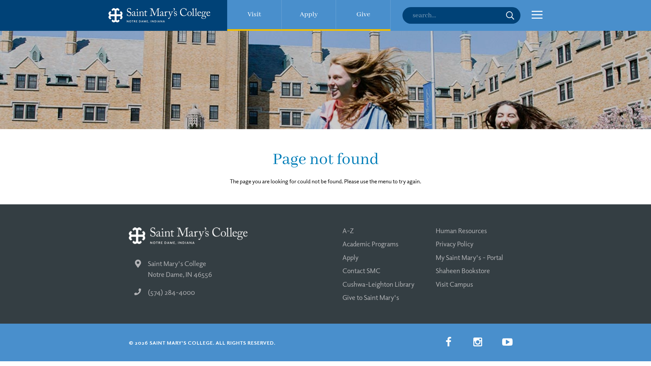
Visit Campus (454, 284)
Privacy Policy (454, 243)
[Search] (461, 15)
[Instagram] (477, 342)
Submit (510, 15)
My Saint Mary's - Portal (469, 257)
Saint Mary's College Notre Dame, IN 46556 (180, 269)
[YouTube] (507, 342)
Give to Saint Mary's (370, 297)
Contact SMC (361, 270)
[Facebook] (448, 342)
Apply (350, 257)
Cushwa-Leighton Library (378, 284)
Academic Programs (370, 243)
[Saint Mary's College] (159, 15)
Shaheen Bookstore (463, 270)
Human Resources (461, 230)
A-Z (348, 230)
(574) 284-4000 (171, 292)
